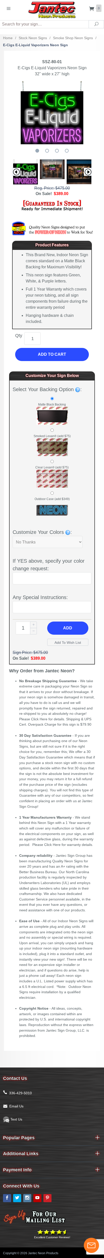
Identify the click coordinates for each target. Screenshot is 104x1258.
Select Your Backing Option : (47, 389)
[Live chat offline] (91, 1245)
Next (88, 172)
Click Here (39, 719)
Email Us (16, 1106)
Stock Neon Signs (33, 38)
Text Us (15, 1119)
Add (67, 628)
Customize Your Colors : (42, 532)
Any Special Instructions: (40, 597)
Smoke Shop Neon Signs (73, 38)
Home (8, 38)
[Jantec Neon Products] (52, 9)
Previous (16, 172)
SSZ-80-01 (52, 62)
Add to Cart (52, 354)
